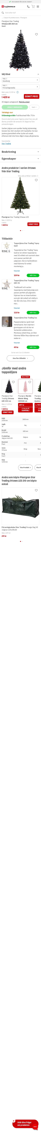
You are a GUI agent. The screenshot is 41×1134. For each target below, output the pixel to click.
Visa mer (17, 271)
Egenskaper (9, 158)
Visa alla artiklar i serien (27, 176)
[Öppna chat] (35, 1127)
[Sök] (3, 13)
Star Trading (6, 144)
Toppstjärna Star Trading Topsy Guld (26, 244)
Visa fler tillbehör (19, 358)
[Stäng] (13, 1121)
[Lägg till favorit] (36, 34)
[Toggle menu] (37, 6)
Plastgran (23, 18)
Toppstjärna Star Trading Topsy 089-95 (26, 281)
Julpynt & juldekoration (11, 18)
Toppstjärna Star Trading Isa (25, 318)
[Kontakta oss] (28, 6)
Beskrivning (9, 151)
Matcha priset (24, 102)
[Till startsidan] (8, 6)
